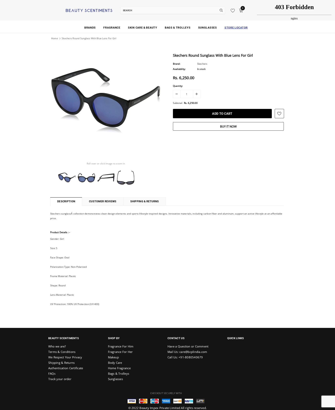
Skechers (202, 63)
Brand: (176, 63)
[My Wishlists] (231, 10)
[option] (105, 100)
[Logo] (84, 10)
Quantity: (178, 86)
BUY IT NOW (228, 126)
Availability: (179, 69)
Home (54, 38)
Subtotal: (178, 103)
